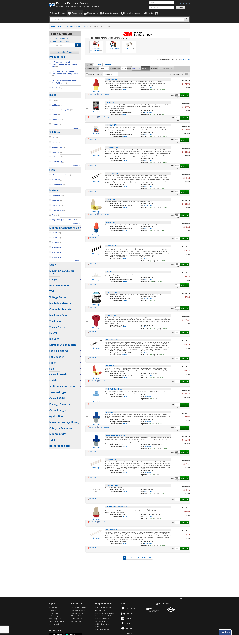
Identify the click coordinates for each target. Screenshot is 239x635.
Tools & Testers (113, 49)
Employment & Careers (56, 621)
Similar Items (148, 87)
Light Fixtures (100, 627)
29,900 (124, 259)
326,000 (124, 207)
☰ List (89, 64)
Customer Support (55, 616)
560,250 (124, 114)
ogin (59, 13)
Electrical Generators (102, 621)
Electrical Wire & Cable (102, 619)
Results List (167, 68)
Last (150, 558)
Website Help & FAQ (55, 619)
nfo (132, 13)
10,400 (124, 491)
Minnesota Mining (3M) (60, 41)
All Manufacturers (80, 616)
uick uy (92, 13)
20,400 (124, 473)
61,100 (124, 230)
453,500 (124, 136)
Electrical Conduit (105, 613)
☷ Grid (98, 64)
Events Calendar (76, 619)
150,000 (124, 327)
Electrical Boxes (100, 610)
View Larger (96, 91)
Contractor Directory (78, 610)
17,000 (124, 160)
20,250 (124, 447)
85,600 (124, 377)
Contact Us (52, 610)
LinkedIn (129, 633)
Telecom (129, 48)
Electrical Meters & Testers (104, 616)
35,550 (124, 281)
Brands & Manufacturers (77, 26)
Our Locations (130, 608)
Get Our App (55, 630)
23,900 (124, 355)
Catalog (107, 64)
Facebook (129, 618)
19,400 (124, 543)
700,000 (124, 89)
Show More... (76, 128)
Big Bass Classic (76, 621)
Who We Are (53, 608)
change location (185, 59)
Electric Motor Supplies (103, 608)
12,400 (124, 186)
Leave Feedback (54, 624)
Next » (144, 558)
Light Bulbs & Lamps (102, 624)
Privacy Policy (53, 613)
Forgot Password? (183, 3)
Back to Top (184, 599)
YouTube (129, 628)
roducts (76, 13)
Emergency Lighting (102, 630)
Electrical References (78, 613)
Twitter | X (129, 623)
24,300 (124, 516)
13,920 (124, 397)
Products (61, 26)
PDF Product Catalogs (78, 608)
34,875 (124, 300)
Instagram (129, 613)
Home (52, 26)
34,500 (124, 424)
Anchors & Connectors (96, 49)
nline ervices (110, 13)
